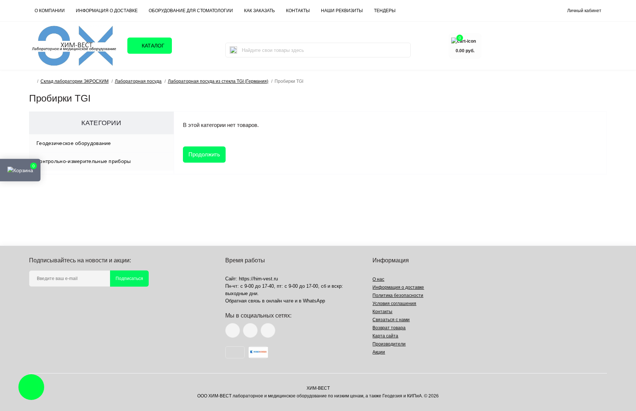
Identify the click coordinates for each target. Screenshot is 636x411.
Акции (378, 352)
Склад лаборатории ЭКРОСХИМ (74, 81)
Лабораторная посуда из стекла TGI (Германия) (218, 81)
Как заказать (259, 10)
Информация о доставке (107, 10)
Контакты (382, 311)
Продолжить (204, 154)
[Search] (233, 50)
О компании (50, 10)
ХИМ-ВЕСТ (318, 388)
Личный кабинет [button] (584, 10)
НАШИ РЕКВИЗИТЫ (342, 10)
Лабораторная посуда (138, 81)
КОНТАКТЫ (298, 10)
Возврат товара (389, 327)
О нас (378, 279)
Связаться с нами (391, 319)
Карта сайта (385, 336)
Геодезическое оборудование (73, 143)
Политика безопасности (397, 295)
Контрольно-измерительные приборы (83, 161)
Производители (389, 344)
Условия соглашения (394, 303)
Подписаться (129, 278)
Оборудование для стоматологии (191, 10)
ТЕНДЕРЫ (385, 10)
